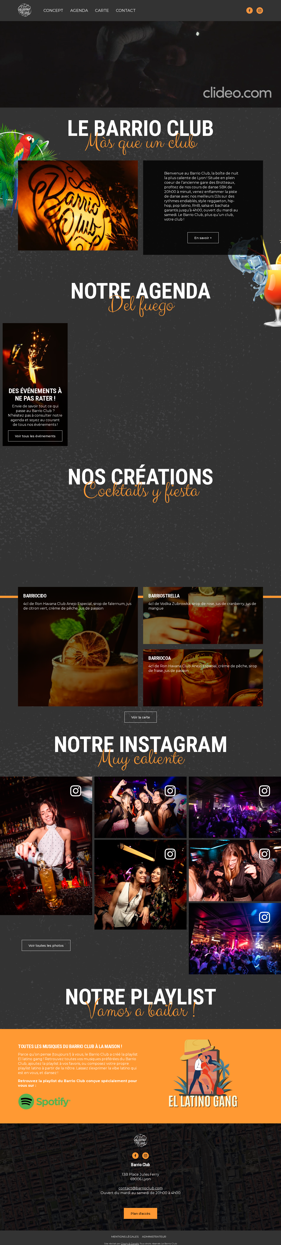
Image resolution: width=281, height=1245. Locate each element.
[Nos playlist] (78, 1101)
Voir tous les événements (35, 436)
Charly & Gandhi (130, 1243)
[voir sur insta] (46, 846)
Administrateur (154, 1236)
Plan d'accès (140, 1214)
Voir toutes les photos (46, 946)
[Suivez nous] (249, 10)
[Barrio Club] (24, 11)
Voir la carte (140, 717)
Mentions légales (125, 1236)
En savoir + (203, 238)
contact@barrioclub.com (141, 1188)
